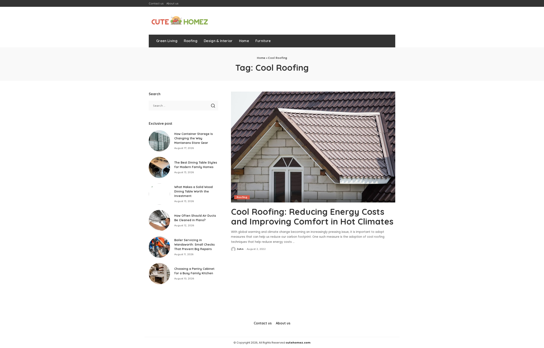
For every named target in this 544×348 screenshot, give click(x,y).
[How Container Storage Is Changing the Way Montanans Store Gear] (159, 140)
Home (261, 57)
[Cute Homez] (179, 20)
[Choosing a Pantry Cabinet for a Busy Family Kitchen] (159, 273)
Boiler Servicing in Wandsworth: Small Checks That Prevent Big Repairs (194, 244)
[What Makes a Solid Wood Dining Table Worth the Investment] (159, 194)
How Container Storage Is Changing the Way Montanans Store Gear (193, 138)
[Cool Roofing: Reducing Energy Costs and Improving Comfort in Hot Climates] (313, 147)
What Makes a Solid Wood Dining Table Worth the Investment (193, 191)
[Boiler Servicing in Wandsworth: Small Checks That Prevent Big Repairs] (159, 247)
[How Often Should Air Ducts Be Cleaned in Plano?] (159, 220)
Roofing (242, 197)
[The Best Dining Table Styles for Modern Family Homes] (159, 167)
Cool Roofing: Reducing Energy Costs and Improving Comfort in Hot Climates (312, 216)
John (240, 249)
